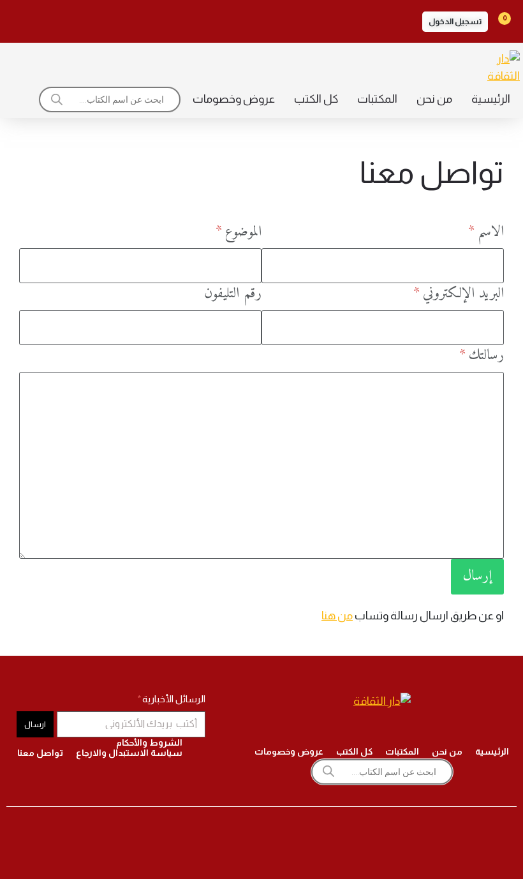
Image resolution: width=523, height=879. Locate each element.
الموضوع (241, 232)
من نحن (434, 98)
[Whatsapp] (19, 19)
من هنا (337, 615)
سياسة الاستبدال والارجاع (129, 753)
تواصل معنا (40, 753)
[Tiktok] (91, 19)
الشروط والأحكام (149, 742)
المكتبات (377, 98)
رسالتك (484, 356)
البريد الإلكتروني (461, 294)
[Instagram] (126, 19)
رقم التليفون (233, 294)
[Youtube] (55, 19)
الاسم (488, 232)
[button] (455, 21)
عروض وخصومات (234, 98)
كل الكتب (316, 98)
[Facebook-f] (162, 19)
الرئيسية (490, 98)
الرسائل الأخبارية (172, 698)
